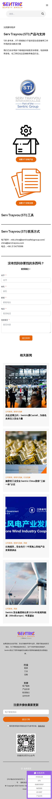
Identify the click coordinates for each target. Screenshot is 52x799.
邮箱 (3, 298)
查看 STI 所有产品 (26, 159)
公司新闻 (8, 412)
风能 (25, 543)
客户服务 (26, 686)
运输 (26, 674)
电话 (3, 309)
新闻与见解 (18, 412)
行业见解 (27, 477)
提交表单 (26, 338)
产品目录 (26, 689)
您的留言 (4, 320)
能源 (26, 668)
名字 (3, 275)
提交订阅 (26, 719)
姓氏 (3, 286)
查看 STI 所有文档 (26, 203)
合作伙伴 (26, 696)
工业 (26, 671)
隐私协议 (41, 726)
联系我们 (26, 692)
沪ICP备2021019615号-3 (16, 779)
